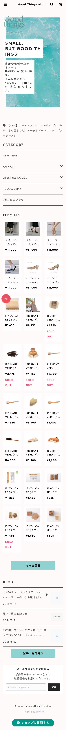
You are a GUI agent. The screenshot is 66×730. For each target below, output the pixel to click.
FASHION (8, 166)
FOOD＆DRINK (12, 188)
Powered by (29, 711)
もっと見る (33, 565)
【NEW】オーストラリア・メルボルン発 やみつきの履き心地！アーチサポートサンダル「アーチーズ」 (33, 130)
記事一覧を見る (33, 653)
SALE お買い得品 (13, 200)
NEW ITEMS (10, 155)
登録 (53, 687)
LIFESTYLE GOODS (15, 177)
